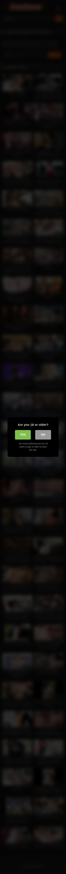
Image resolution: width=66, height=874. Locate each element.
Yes (23, 434)
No (43, 434)
